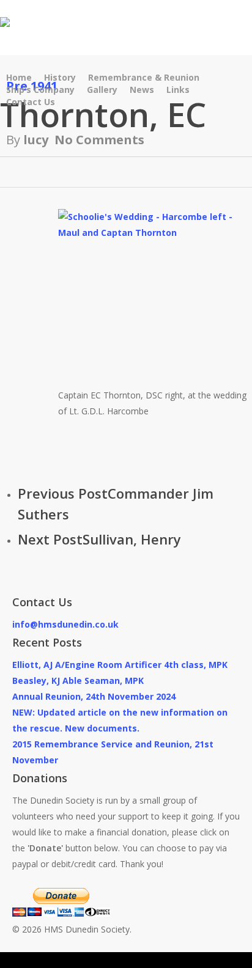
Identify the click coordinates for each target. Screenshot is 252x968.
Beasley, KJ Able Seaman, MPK (78, 680)
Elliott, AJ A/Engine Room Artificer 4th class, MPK (120, 664)
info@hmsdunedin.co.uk (65, 624)
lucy (35, 139)
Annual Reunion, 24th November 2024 (94, 696)
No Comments (99, 139)
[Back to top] (126, 960)
